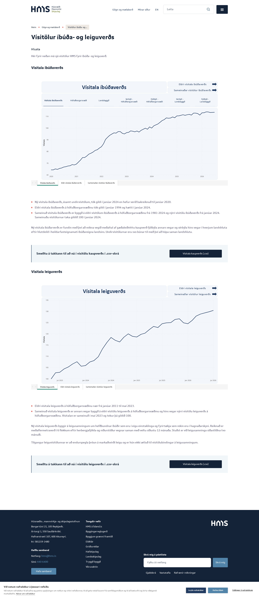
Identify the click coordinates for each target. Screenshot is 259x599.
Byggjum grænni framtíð (99, 536)
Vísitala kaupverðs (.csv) (195, 253)
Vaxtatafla (164, 572)
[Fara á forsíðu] (46, 9)
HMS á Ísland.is (94, 526)
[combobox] (188, 9)
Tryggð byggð (93, 561)
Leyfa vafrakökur (196, 590)
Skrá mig (220, 562)
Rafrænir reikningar (185, 572)
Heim (33, 27)
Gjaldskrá (151, 572)
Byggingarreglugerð (96, 531)
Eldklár (89, 541)
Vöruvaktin (92, 566)
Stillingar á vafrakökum (242, 590)
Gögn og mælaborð (51, 27)
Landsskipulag (93, 556)
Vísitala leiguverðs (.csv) (195, 464)
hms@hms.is (48, 555)
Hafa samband (43, 571)
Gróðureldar (92, 546)
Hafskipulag (92, 551)
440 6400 (42, 561)
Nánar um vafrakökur (25, 593)
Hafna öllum (218, 590)
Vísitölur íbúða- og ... (77, 27)
